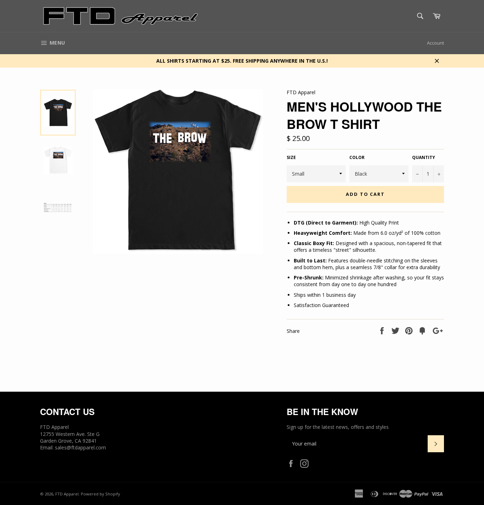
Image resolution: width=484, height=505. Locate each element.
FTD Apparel (67, 494)
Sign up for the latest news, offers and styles (338, 427)
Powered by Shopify (100, 494)
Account (435, 43)
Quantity (423, 157)
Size (291, 157)
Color (357, 157)
